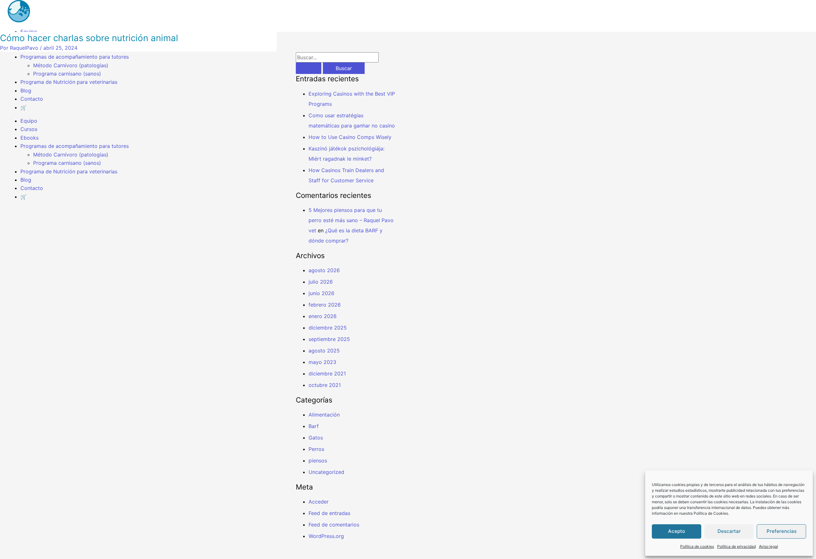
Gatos (316, 437)
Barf (314, 426)
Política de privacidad (736, 546)
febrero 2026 (325, 304)
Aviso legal (768, 546)
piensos (318, 460)
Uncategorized (326, 472)
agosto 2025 (324, 350)
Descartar (729, 531)
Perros (316, 449)
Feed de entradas (329, 513)
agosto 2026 (324, 270)
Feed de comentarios (334, 524)
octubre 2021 (325, 385)
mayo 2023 (322, 362)
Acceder (319, 501)
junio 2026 (321, 293)
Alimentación (324, 414)
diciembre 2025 (328, 327)
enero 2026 (323, 316)
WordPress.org (326, 536)
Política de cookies (697, 546)
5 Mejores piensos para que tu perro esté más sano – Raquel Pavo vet (351, 220)
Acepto (676, 531)
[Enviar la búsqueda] (308, 68)
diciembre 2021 (327, 373)
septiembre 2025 (329, 339)
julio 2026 (321, 282)
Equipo (28, 31)
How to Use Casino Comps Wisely (350, 137)
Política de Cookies (711, 513)
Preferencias (782, 531)
